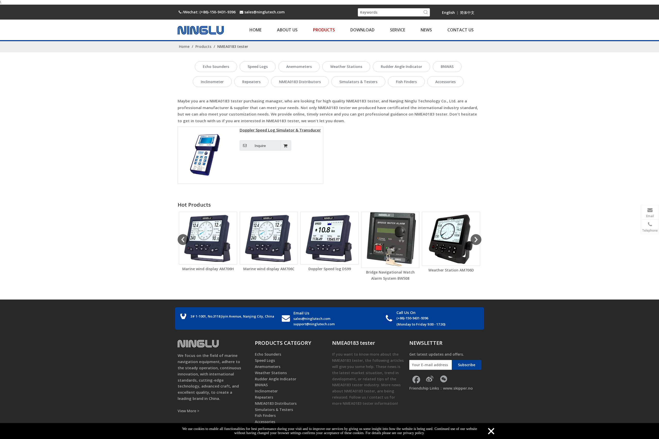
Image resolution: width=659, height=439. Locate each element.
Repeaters (251, 81)
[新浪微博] (429, 379)
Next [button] (476, 239)
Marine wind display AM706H (208, 268)
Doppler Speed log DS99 (329, 268)
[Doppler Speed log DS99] (329, 238)
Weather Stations (346, 66)
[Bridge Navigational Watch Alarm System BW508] (390, 240)
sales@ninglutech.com (264, 12)
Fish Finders (406, 81)
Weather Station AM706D (451, 270)
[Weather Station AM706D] (451, 239)
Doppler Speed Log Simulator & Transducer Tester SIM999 (280, 130)
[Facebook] (416, 379)
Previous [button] (183, 239)
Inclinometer (212, 81)
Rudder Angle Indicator (401, 66)
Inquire (260, 146)
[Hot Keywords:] (426, 12)
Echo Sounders (216, 66)
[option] (208, 242)
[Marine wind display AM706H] (208, 238)
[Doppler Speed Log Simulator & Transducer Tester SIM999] (206, 154)
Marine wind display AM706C (268, 268)
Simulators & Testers (358, 81)
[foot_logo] (198, 343)
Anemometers (299, 66)
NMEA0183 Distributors (300, 81)
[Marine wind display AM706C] (269, 238)
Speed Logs (258, 66)
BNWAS (447, 66)
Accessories (445, 81)
